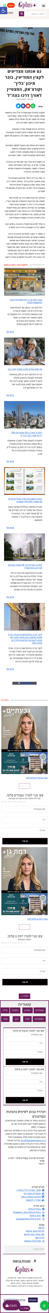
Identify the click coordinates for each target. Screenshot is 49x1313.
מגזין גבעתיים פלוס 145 (37, 778)
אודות (41, 1224)
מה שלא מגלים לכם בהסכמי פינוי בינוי (25, 369)
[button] (3, 10)
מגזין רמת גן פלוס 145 (37, 919)
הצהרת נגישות (22, 1260)
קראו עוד (10, 332)
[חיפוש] (21, 13)
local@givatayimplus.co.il (33, 1140)
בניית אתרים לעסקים (14, 1300)
